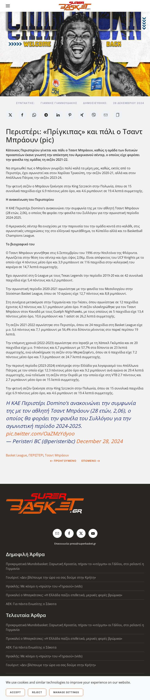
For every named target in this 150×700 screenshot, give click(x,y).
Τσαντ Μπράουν (57, 455)
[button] (8, 6)
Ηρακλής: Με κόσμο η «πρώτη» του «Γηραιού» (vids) (44, 586)
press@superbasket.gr (83, 543)
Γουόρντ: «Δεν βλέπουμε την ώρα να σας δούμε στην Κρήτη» (51, 577)
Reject (37, 692)
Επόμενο (88, 460)
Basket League (16, 455)
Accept (15, 692)
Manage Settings (66, 692)
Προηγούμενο (65, 460)
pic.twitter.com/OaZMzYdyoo (40, 433)
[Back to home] (75, 6)
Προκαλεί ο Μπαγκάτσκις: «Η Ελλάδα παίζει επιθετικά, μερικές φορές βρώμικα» (64, 595)
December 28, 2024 (99, 441)
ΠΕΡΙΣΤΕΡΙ (36, 455)
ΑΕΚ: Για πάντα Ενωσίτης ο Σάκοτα (31, 604)
